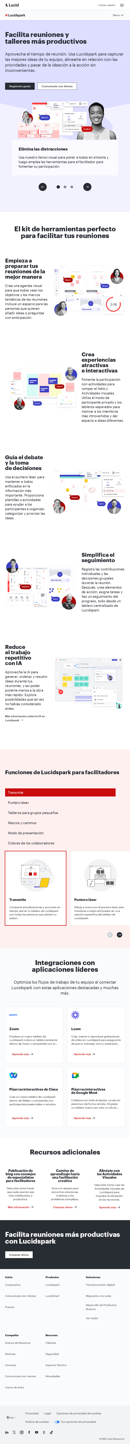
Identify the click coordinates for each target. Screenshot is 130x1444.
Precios (9, 1307)
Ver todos (92, 1318)
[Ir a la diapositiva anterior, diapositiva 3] (43, 187)
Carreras (10, 1365)
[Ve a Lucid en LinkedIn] (6, 1432)
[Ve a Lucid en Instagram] (21, 1432)
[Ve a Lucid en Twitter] (14, 1432)
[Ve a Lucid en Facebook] (29, 1432)
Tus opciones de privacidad (78, 1421)
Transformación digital (100, 1284)
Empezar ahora (19, 1254)
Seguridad (52, 1353)
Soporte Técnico (56, 1365)
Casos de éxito (14, 1387)
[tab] (60, 792)
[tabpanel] (35, 888)
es (11, 1417)
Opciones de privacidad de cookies (78, 1413)
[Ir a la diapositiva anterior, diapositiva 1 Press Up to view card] (110, 935)
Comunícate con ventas (20, 1376)
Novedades (53, 1376)
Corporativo (13, 1284)
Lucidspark (53, 1284)
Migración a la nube (98, 1295)
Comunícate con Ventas (57, 86)
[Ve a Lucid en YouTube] (36, 1432)
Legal (47, 1413)
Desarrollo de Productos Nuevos (101, 1307)
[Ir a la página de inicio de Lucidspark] (16, 15)
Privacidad (32, 1413)
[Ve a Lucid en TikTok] (51, 1432)
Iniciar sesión (107, 5)
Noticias (10, 1353)
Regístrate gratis (19, 86)
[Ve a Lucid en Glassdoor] (44, 1432)
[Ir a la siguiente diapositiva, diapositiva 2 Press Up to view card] (119, 935)
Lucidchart (52, 1295)
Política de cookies (37, 1421)
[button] (58, 187)
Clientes (51, 1342)
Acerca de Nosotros (17, 1342)
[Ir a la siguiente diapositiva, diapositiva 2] (87, 187)
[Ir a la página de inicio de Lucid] (16, 5)
